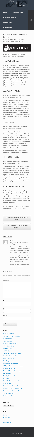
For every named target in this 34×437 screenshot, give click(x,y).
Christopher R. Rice (9, 41)
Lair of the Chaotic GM (9, 356)
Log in (5, 415)
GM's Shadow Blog (8, 346)
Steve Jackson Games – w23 (11, 391)
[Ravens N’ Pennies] (17, 3)
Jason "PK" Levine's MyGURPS (12, 353)
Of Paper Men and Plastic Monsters (13, 366)
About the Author (18, 12)
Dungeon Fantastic (8, 333)
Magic (5, 208)
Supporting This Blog (9, 17)
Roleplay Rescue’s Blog (9, 376)
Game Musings (7, 22)
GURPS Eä (6, 351)
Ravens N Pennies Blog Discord (12, 371)
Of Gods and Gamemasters (10, 363)
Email (5, 308)
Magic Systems (11, 208)
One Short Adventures (9, 368)
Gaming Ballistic (7, 341)
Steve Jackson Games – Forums (12, 386)
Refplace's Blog (7, 373)
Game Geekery (7, 338)
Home (5, 12)
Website (5, 315)
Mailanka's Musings (8, 358)
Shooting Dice (7, 383)
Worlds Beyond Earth (9, 396)
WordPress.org (7, 422)
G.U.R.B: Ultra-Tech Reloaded (11, 336)
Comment (6, 280)
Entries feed (6, 417)
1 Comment (19, 41)
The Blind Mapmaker (9, 393)
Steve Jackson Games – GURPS (12, 388)
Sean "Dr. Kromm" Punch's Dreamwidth (14, 381)
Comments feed (7, 420)
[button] (31, 20)
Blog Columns (7, 27)
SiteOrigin (19, 433)
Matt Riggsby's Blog (8, 361)
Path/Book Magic (21, 208)
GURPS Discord (7, 348)
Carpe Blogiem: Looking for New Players (17, 227)
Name (5, 301)
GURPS (26, 206)
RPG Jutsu (6, 378)
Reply (13, 244)
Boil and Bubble (13, 206)
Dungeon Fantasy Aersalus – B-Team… (17, 218)
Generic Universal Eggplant (10, 343)
